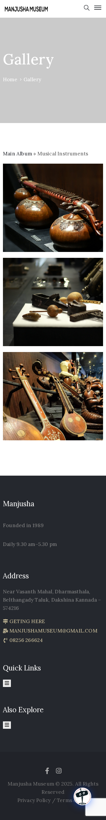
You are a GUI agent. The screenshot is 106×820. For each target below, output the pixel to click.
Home (10, 79)
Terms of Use (73, 800)
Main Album (17, 153)
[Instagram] (59, 771)
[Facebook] (47, 771)
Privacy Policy (34, 800)
